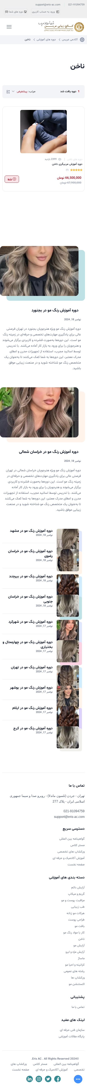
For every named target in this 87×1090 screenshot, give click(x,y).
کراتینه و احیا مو (75, 965)
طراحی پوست (76, 920)
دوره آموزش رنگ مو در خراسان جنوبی (30, 599)
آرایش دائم (78, 887)
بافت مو (80, 926)
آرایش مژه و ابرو (75, 952)
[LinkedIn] (29, 1079)
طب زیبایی (78, 907)
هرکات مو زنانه (76, 913)
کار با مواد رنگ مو (74, 933)
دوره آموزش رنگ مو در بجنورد (55, 310)
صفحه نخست (76, 865)
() (14, 12)
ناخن (81, 939)
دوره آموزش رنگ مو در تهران (32, 667)
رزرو (10, 179)
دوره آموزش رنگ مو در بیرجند (31, 576)
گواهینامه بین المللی (72, 839)
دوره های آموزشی (46, 39)
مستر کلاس (77, 845)
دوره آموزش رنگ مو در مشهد (31, 530)
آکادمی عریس (70, 39)
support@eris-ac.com (47, 5)
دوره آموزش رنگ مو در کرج (33, 728)
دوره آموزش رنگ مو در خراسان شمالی (49, 452)
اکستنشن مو (77, 984)
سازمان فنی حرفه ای (72, 1030)
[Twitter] (48, 1079)
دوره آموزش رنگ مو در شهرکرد (30, 621)
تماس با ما (78, 1007)
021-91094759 (76, 5)
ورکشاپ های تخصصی (71, 852)
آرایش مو (79, 945)
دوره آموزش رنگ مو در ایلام (32, 708)
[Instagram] (39, 1079)
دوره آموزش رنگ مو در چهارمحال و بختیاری (28, 645)
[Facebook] (57, 1079)
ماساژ (81, 958)
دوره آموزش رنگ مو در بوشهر (31, 687)
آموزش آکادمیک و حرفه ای (69, 858)
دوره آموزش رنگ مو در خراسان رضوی (30, 554)
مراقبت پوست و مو (73, 900)
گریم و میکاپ (76, 894)
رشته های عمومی (74, 971)
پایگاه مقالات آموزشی (72, 1036)
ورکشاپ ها (78, 978)
